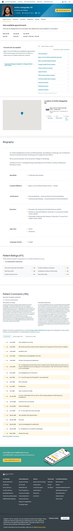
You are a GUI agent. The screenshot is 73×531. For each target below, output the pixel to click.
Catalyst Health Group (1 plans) (46, 64)
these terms (67, 49)
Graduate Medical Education (63, 487)
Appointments (7, 19)
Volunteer (50, 481)
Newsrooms (36, 493)
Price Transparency (24, 490)
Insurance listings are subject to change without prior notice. (18, 64)
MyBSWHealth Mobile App (9, 498)
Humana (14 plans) (43, 82)
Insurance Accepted (24, 493)
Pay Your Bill (22, 484)
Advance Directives (23, 498)
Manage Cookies (53, 518)
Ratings (37, 19)
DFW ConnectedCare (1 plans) (46, 75)
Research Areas (60, 496)
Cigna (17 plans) (42, 71)
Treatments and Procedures (10, 496)
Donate (49, 484)
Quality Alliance (37, 490)
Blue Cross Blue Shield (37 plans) (47, 61)
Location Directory (7, 490)
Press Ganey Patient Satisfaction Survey (38, 330)
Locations (23, 19)
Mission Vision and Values (39, 481)
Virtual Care (6, 484)
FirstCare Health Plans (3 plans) (46, 79)
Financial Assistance (24, 496)
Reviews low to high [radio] (31, 336)
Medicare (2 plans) (43, 89)
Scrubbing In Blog (23, 504)
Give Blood (50, 487)
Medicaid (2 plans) (43, 86)
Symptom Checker (23, 481)
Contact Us (36, 496)
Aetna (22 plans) (42, 53)
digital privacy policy (40, 527)
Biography (30, 19)
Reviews (43, 19)
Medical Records (23, 487)
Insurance (15, 19)
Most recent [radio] (7, 336)
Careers (58, 484)
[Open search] (69, 2)
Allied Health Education (61, 490)
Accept (65, 518)
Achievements (36, 484)
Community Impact (38, 487)
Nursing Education (60, 493)
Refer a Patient (59, 481)
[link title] (3, 2)
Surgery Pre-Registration (25, 501)
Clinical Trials (59, 498)
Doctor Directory (7, 487)
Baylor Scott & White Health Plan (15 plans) (50, 57)
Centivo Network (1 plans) (45, 68)
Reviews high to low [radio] (18, 336)
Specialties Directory (8, 493)
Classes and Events (7, 481)
